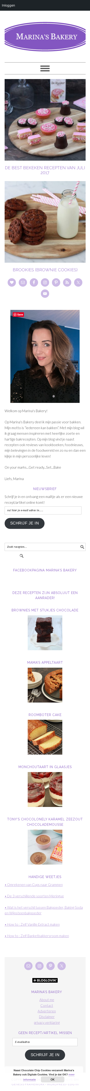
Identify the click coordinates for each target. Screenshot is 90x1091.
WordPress (56, 1084)
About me (46, 1000)
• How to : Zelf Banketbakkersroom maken (37, 936)
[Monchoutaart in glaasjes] (45, 789)
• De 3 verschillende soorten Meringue (34, 896)
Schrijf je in (24, 523)
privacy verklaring (47, 1022)
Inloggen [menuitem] (8, 5)
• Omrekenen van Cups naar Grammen (34, 884)
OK (53, 1079)
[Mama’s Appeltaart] (45, 685)
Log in (73, 1084)
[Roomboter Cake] (45, 737)
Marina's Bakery (45, 34)
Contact (46, 1005)
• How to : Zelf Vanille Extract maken (32, 924)
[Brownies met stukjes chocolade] (45, 632)
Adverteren (47, 1011)
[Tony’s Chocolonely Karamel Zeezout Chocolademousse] (45, 847)
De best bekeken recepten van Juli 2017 (45, 170)
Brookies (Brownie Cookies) (45, 269)
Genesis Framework (28, 1084)
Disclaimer (47, 1017)
